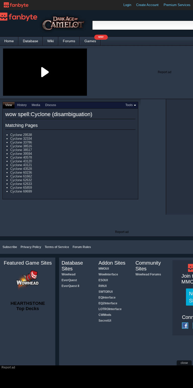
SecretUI (105, 320)
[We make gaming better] (16, 5)
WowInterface (108, 274)
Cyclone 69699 (21, 191)
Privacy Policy (31, 247)
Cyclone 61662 (21, 176)
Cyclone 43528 (21, 169)
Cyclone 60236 (21, 172)
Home (9, 41)
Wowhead (68, 274)
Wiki (50, 41)
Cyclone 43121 (21, 165)
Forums (69, 41)
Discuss (50, 105)
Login (127, 5)
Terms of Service (57, 247)
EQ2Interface (108, 303)
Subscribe (10, 247)
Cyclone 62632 (21, 180)
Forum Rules (82, 247)
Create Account (147, 5)
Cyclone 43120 (21, 161)
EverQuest (69, 280)
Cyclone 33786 (21, 142)
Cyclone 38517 (21, 150)
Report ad (164, 72)
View (8, 105)
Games (92, 40)
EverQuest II (70, 286)
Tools (129, 105)
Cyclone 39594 (21, 154)
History (22, 105)
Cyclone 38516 (21, 146)
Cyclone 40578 (21, 157)
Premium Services (177, 5)
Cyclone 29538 (21, 135)
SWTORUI (106, 292)
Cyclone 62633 (21, 184)
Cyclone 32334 (21, 138)
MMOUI (104, 268)
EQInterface (107, 297)
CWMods (105, 315)
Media (36, 105)
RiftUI (103, 286)
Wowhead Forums (148, 274)
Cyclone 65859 (21, 187)
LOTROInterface (110, 309)
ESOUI (103, 280)
